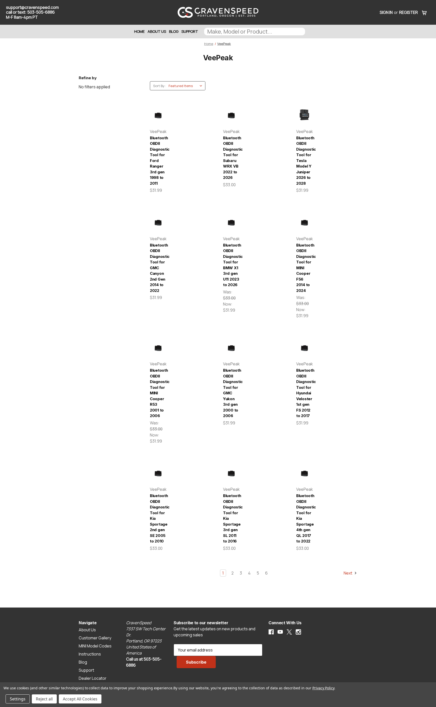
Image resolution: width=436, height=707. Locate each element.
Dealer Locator (92, 678)
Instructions (90, 654)
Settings (17, 699)
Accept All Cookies (80, 699)
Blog (173, 31)
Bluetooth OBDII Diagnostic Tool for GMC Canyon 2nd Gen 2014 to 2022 (158, 268)
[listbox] (186, 85)
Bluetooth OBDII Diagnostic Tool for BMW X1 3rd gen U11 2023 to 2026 (231, 265)
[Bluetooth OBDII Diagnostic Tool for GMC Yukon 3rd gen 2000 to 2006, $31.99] (231, 347)
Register (408, 12)
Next (348, 573)
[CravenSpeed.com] (218, 12)
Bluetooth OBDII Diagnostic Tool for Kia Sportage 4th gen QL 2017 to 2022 (304, 518)
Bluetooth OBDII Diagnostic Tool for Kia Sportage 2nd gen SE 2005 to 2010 (158, 518)
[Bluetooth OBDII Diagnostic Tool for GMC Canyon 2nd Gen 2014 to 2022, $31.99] (158, 222)
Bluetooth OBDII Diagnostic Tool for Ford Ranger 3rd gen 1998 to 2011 (158, 160)
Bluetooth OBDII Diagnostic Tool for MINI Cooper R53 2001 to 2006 (158, 393)
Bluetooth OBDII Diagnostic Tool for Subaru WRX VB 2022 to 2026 (231, 157)
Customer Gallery (95, 638)
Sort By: (159, 86)
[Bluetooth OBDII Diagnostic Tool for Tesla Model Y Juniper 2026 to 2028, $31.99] (304, 115)
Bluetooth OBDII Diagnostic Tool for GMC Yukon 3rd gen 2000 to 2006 (231, 393)
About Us (157, 31)
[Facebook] (271, 632)
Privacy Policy (323, 688)
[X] (289, 632)
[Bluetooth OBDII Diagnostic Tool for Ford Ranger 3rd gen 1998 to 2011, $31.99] (158, 115)
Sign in (386, 12)
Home (139, 31)
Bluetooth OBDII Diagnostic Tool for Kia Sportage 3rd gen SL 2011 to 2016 (231, 518)
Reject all (44, 699)
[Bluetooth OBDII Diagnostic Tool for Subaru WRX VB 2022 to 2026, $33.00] (231, 115)
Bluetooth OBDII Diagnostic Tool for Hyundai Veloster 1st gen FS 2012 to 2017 (304, 393)
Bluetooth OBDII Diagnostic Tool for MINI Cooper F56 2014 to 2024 (304, 268)
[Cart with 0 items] (424, 12)
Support (189, 31)
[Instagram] (298, 632)
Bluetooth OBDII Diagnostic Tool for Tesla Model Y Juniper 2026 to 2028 (304, 160)
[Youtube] (280, 632)
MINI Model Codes (95, 646)
